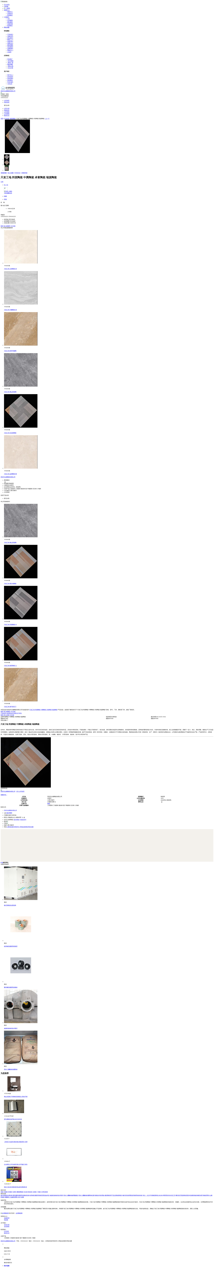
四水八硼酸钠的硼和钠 (10, 1069)
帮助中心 (10, 11)
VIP (8, 18)
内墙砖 (6, 1192)
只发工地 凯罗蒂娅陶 (10, 351)
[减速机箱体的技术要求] (20, 1022)
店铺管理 (6, 1218)
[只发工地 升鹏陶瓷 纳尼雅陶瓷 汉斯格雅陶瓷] (20, 304)
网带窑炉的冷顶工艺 (169, 1195)
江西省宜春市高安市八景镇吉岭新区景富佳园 (20, 827)
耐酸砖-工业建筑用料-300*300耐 (14, 1197)
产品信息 (3, 713)
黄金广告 (10, 62)
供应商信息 (9, 713)
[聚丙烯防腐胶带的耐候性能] (20, 981)
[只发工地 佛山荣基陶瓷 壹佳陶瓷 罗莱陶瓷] (20, 386)
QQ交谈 (6, 1231)
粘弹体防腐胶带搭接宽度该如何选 (39, 1195)
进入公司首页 (20, 791)
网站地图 (6, 27)
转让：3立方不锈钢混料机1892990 (153, 1195)
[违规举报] (24, 173)
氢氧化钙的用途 (99, 1195)
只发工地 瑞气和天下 (10, 706)
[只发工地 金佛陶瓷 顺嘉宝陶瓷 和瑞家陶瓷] (20, 468)
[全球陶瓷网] (5, 1213)
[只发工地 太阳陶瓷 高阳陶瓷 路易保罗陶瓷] (20, 263)
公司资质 (6, 112)
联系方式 (6, 115)
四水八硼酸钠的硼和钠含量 (87, 1195)
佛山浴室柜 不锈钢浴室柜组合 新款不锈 (15, 1096)
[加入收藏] (11, 173)
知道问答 (10, 41)
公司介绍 (6, 108)
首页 (2, 118)
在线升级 (10, 24)
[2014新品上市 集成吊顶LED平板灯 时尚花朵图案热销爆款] (14, 1158)
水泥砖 (34, 1192)
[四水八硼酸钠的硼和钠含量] (20, 1063)
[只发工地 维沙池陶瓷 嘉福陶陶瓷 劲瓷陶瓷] (20, 578)
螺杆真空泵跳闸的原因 (182, 1195)
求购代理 (10, 36)
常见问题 (10, 82)
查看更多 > (4, 794)
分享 (2, 182)
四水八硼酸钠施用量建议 (71, 1195)
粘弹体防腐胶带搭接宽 (10, 946)
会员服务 (10, 20)
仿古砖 (26, 1192)
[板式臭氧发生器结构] (20, 899)
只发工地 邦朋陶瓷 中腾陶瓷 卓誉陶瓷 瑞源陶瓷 (43, 709)
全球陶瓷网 (19, 1213)
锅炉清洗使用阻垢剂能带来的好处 (132, 1195)
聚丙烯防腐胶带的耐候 (10, 987)
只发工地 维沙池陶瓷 (10, 583)
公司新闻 (6, 113)
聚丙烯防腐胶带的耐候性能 (21, 1195)
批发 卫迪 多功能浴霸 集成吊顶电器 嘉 (15, 1187)
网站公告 (10, 66)
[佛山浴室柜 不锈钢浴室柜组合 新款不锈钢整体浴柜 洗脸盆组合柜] (14, 1091)
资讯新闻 (10, 46)
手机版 (6, 6)
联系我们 (10, 15)
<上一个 (47, 118)
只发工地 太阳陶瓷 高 (10, 268)
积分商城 (10, 61)
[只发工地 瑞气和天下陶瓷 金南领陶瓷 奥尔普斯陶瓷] (20, 701)
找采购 (6, 1220)
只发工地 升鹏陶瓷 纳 (10, 310)
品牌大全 (10, 43)
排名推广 (10, 59)
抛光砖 (30, 1192)
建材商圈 (10, 45)
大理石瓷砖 (44, 1192)
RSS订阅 (10, 68)
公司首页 (6, 100)
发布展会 (10, 80)
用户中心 (10, 75)
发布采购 (10, 78)
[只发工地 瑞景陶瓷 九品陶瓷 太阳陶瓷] (20, 660)
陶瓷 (48, 803)
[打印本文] (17, 173)
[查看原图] (4, 173)
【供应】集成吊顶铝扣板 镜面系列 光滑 (15, 1142)
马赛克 (14, 1192)
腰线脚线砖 (20, 1192)
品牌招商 (10, 48)
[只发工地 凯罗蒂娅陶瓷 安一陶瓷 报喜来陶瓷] (20, 345)
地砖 (2, 1192)
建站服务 (10, 22)
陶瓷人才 (10, 39)
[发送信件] (23, 819)
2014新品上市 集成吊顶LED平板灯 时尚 (15, 1164)
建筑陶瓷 (13, 118)
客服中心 (6, 10)
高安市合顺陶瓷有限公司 (8, 91)
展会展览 (10, 38)
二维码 (7, 8)
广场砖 (39, 1192)
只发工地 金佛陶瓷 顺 (10, 474)
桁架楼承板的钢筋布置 (196, 1195)
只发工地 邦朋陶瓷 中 (10, 624)
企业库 (9, 52)
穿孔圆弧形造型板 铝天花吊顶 (13, 1119)
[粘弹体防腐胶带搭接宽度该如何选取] (20, 940)
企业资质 (6, 1226)
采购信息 (6, 110)
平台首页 (6, 4)
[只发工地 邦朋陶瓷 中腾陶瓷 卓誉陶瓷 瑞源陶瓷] (20, 619)
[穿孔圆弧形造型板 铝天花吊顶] (14, 1113)
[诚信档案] (9, 813)
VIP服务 (6, 17)
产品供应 (10, 34)
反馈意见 (10, 13)
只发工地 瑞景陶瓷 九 (10, 665)
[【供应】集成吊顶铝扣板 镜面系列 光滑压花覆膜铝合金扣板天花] (14, 1136)
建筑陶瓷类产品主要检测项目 (113, 1195)
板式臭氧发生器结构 (10, 905)
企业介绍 (6, 1224)
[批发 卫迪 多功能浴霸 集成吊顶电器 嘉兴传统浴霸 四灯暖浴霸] (14, 1181)
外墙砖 (10, 1192)
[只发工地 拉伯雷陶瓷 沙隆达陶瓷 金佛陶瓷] (20, 427)
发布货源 (10, 76)
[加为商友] (17, 819)
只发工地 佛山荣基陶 (10, 392)
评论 (20, 713)
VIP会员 (9, 83)
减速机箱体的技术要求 (10, 1028)
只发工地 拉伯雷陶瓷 (10, 433)
